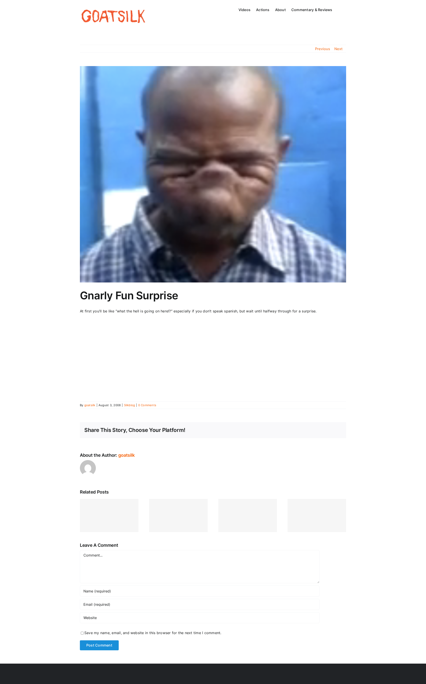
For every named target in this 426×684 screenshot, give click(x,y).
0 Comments (147, 405)
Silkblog (129, 405)
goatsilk (89, 405)
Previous (322, 49)
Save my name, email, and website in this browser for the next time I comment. (152, 633)
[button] (339, 9)
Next (338, 49)
